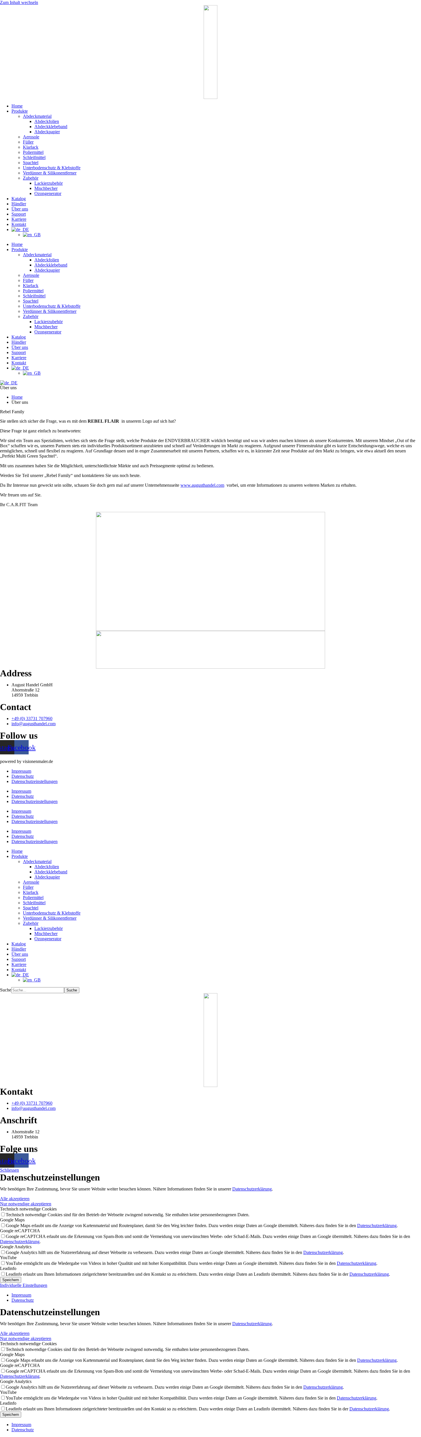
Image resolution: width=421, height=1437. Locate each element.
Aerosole (31, 136)
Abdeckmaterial (37, 116)
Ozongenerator (47, 193)
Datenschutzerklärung (252, 1188)
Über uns (19, 208)
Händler (18, 203)
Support (18, 214)
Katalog (18, 198)
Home (17, 106)
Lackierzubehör (48, 183)
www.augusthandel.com (202, 485)
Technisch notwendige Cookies (28, 1209)
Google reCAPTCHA (20, 1230)
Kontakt (18, 224)
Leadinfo (8, 1268)
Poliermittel (33, 152)
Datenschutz (22, 776)
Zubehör (30, 178)
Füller (28, 142)
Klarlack (30, 147)
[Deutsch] (8, 382)
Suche (5, 989)
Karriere (18, 219)
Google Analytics (16, 1246)
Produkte (19, 111)
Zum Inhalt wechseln (19, 2)
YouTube (8, 1257)
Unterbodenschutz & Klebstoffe (51, 167)
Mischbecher (46, 188)
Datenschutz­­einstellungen (34, 781)
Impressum (21, 771)
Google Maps (12, 1219)
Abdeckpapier (47, 131)
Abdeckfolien (46, 121)
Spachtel (30, 162)
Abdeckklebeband (50, 126)
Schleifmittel (34, 157)
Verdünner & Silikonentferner (49, 172)
